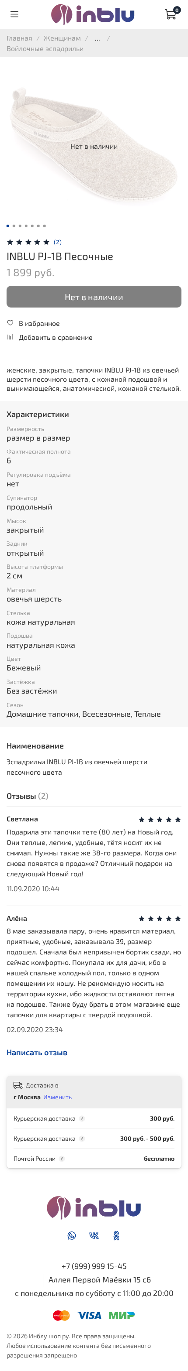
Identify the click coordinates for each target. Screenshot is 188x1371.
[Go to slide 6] (38, 226)
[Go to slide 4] (26, 226)
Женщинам (62, 38)
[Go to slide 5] (32, 226)
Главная (19, 38)
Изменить (57, 1097)
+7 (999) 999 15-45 (94, 1266)
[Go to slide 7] (44, 226)
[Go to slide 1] (8, 226)
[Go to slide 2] (14, 226)
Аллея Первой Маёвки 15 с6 (100, 1279)
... (97, 38)
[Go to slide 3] (20, 226)
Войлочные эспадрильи (45, 48)
